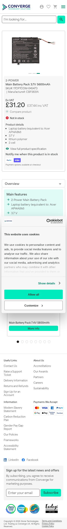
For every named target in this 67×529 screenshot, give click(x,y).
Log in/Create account (41, 7)
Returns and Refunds (16, 386)
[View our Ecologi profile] (51, 508)
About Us (39, 360)
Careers (38, 382)
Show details (46, 283)
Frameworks (11, 440)
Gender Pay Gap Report (13, 427)
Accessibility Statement (11, 447)
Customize (31, 305)
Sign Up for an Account (12, 393)
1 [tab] (18, 341)
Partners (38, 377)
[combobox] (29, 19)
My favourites (48, 6)
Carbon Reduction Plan (14, 418)
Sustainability (41, 388)
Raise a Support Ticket (13, 373)
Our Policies (11, 434)
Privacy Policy (48, 523)
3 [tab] (26, 341)
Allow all (33, 294)
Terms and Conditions (52, 520)
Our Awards (41, 371)
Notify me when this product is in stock (32, 154)
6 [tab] (40, 341)
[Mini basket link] (55, 7)
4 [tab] (31, 341)
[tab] (33, 183)
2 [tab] (22, 341)
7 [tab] (44, 341)
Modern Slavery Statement (13, 409)
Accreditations (42, 366)
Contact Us (10, 366)
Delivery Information (16, 380)
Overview (12, 183)
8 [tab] (49, 341)
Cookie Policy (48, 525)
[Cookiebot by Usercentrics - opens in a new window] (47, 221)
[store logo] (16, 7)
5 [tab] (35, 341)
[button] (29, 73)
